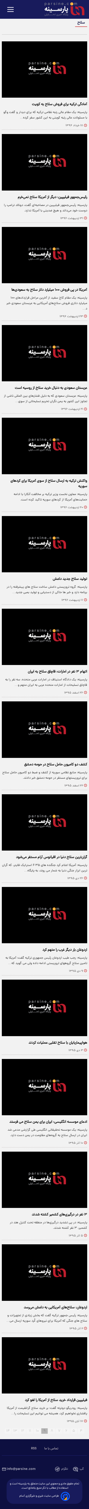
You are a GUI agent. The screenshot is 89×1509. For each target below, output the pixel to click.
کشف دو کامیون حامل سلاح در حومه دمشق (55, 764)
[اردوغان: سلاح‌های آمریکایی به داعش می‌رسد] (44, 1272)
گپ (82, 1469)
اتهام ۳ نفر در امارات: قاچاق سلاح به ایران (57, 671)
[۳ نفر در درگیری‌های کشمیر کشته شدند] (44, 1180)
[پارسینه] (62, 10)
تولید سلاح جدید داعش (70, 579)
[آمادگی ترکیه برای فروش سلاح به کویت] (44, 69)
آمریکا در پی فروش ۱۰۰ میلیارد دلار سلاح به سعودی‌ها (49, 290)
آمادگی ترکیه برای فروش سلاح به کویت (59, 104)
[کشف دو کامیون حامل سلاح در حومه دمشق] (44, 729)
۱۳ (15, 1431)
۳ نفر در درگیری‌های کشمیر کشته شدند (59, 1214)
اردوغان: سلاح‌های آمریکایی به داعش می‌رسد (55, 1307)
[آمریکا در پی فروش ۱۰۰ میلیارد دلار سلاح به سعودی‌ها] (44, 255)
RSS (34, 1448)
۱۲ (22, 1431)
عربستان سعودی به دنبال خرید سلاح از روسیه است (51, 388)
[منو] (10, 9)
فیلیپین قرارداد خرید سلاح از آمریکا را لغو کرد (56, 1400)
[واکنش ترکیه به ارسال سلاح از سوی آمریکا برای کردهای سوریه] (44, 446)
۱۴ (8, 1431)
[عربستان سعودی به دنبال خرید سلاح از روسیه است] (44, 353)
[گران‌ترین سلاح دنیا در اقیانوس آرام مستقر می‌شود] (44, 822)
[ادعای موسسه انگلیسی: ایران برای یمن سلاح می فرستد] (44, 1087)
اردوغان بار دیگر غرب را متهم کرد (64, 950)
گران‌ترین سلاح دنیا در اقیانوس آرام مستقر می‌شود (51, 857)
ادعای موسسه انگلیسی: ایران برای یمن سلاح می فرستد (48, 1122)
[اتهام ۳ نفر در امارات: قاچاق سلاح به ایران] (44, 637)
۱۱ (30, 1431)
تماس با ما (51, 1448)
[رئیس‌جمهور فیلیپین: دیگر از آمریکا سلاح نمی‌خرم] (44, 162)
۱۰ (37, 1431)
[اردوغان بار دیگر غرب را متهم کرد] (44, 915)
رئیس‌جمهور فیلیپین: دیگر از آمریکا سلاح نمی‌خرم (52, 197)
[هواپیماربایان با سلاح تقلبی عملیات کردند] (44, 1008)
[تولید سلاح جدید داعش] (44, 544)
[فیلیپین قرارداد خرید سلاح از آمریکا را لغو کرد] (44, 1365)
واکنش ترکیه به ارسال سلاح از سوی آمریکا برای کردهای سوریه (48, 483)
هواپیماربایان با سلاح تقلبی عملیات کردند (58, 1043)
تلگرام (64, 1469)
